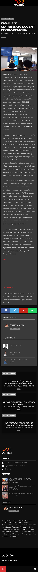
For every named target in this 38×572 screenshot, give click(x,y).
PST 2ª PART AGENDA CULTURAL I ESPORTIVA (20, 480)
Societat (11, 18)
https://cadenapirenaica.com (16, 462)
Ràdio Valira (8, 288)
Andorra (4, 18)
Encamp (8, 469)
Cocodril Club (16, 345)
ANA (4, 259)
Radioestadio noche (18, 359)
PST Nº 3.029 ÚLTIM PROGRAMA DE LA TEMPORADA (22, 487)
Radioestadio (15, 352)
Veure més (14, 328)
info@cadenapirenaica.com (15, 466)
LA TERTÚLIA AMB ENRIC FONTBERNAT (22, 493)
